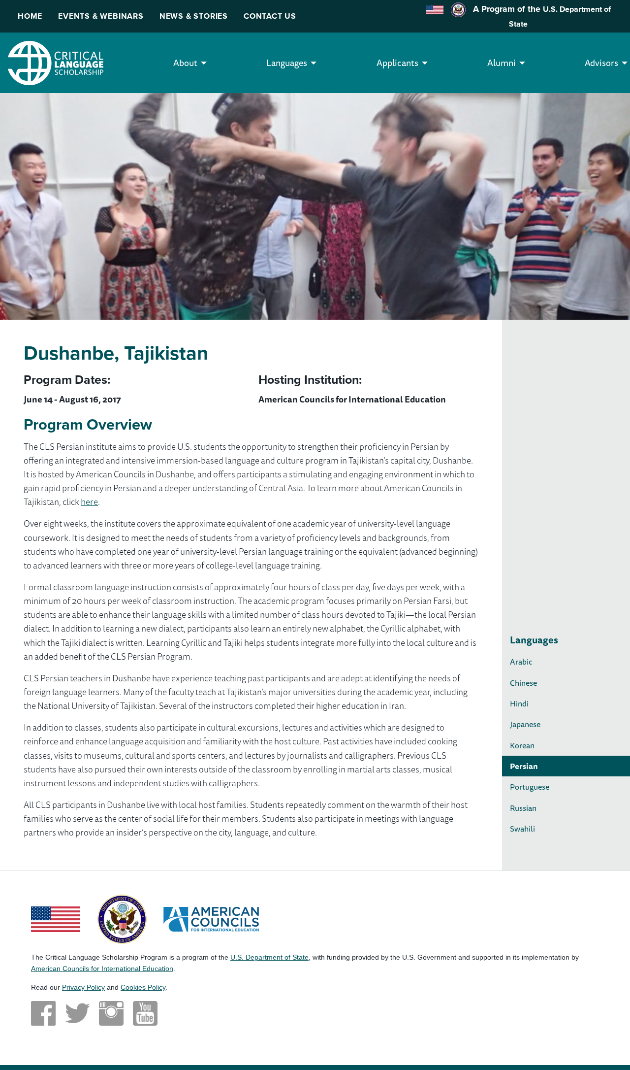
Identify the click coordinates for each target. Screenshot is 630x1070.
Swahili (522, 828)
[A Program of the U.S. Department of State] (122, 918)
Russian (523, 808)
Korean (522, 745)
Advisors (601, 62)
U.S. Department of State (269, 957)
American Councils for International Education (102, 968)
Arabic (521, 661)
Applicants (397, 62)
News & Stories (193, 16)
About (185, 62)
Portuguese (529, 786)
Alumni (501, 62)
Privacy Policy (83, 987)
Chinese (523, 682)
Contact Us (270, 16)
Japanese (525, 724)
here (89, 501)
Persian (524, 766)
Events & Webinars (101, 16)
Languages (286, 62)
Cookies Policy (143, 987)
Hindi (519, 703)
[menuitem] (185, 62)
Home (30, 16)
